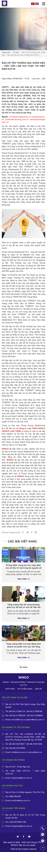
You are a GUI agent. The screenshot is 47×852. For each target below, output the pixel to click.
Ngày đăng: (7, 78)
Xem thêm (22, 578)
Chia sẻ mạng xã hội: (11, 532)
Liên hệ (38, 688)
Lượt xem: (36, 78)
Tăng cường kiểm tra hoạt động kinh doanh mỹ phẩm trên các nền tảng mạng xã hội (23, 645)
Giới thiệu (10, 688)
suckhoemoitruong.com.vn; (17, 119)
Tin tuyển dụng (24, 688)
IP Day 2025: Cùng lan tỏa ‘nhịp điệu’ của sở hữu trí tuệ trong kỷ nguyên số (23, 566)
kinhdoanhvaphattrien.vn (20, 116)
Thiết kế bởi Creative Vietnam (23, 848)
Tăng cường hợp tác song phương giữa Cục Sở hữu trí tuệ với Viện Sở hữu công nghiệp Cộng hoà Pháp (23, 606)
